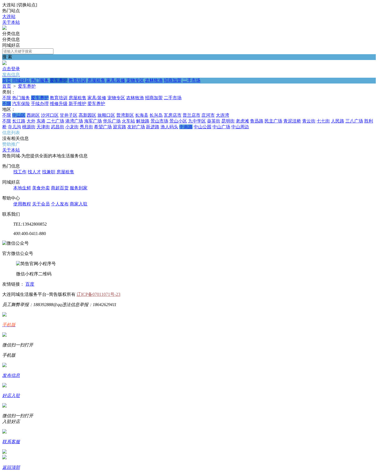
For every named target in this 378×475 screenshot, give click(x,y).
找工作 (20, 171)
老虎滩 (242, 121)
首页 (6, 80)
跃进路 (152, 126)
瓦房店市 (173, 115)
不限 (6, 97)
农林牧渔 (154, 80)
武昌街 (57, 126)
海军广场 (93, 121)
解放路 (142, 121)
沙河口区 (50, 115)
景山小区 (178, 121)
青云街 (308, 121)
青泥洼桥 (292, 121)
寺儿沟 (14, 126)
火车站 (128, 121)
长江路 (18, 121)
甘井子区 (68, 115)
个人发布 (60, 204)
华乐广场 (112, 121)
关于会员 (41, 204)
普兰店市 (191, 115)
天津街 (43, 126)
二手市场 (191, 80)
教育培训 (77, 80)
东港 (41, 121)
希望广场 (103, 126)
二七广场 (55, 121)
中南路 (186, 126)
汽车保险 (21, 103)
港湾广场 (74, 121)
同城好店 (21, 80)
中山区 (18, 115)
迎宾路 (119, 126)
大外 (31, 121)
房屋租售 (96, 80)
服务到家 (78, 188)
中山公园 (202, 126)
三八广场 (354, 121)
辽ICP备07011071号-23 (98, 294)
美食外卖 (41, 188)
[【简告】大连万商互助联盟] (4, 28)
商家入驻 (78, 204)
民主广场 (273, 121)
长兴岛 (156, 115)
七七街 (323, 121)
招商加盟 (173, 80)
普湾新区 (125, 115)
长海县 (141, 115)
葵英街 (213, 121)
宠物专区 (135, 80)
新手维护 (77, 103)
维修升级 (59, 103)
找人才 (34, 171)
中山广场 (221, 126)
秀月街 (86, 126)
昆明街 (228, 121)
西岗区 (33, 115)
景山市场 (159, 121)
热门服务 (40, 80)
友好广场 (136, 126)
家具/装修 (115, 80)
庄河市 (208, 115)
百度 (29, 284)
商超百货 (60, 188)
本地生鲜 (22, 188)
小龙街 (72, 126)
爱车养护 (59, 80)
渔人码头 (169, 126)
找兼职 (48, 171)
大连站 (8, 16)
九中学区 (197, 121)
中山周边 (240, 126)
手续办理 (40, 103)
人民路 (337, 121)
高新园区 (87, 115)
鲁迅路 (256, 121)
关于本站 (11, 22)
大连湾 (222, 115)
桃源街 (28, 126)
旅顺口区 (106, 115)
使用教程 (22, 204)
